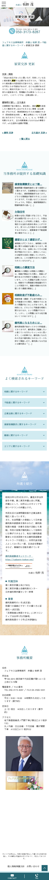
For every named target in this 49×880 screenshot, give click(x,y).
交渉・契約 (7, 74)
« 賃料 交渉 (7, 132)
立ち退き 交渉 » (39, 132)
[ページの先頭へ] (45, 868)
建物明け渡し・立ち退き (14, 102)
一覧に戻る (24, 138)
